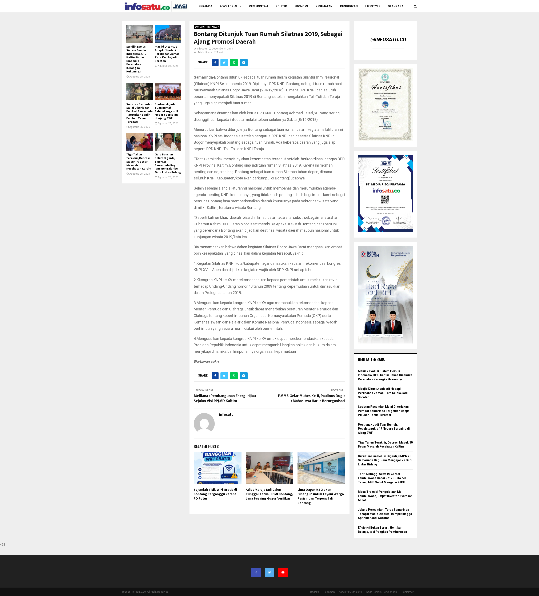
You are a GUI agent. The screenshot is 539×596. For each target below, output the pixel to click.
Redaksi (315, 592)
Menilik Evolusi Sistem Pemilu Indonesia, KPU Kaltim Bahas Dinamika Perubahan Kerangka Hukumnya (136, 59)
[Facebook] (256, 572)
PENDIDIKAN (349, 6)
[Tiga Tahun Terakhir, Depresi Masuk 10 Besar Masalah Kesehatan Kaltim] (139, 142)
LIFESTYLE (372, 6)
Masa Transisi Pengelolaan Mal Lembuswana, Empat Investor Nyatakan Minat (385, 496)
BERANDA (205, 6)
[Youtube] (283, 572)
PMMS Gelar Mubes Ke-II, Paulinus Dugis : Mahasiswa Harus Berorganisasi (311, 398)
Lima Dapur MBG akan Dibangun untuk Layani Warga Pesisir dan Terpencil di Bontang (321, 496)
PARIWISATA (213, 27)
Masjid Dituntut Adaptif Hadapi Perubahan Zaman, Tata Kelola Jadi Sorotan (167, 53)
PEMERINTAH (258, 6)
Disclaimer (407, 592)
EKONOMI (301, 6)
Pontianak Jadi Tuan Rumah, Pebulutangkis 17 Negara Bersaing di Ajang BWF (166, 111)
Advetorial (229, 6)
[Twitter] (269, 572)
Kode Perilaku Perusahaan (381, 592)
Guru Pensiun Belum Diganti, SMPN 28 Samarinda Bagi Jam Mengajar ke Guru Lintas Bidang (168, 163)
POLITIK (281, 6)
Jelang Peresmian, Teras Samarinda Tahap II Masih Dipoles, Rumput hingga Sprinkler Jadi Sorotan (385, 514)
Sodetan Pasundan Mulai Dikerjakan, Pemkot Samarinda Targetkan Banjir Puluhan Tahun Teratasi (139, 113)
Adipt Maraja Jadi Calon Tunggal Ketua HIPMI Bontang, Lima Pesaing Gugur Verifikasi (269, 494)
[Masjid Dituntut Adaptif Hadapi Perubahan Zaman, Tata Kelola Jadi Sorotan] (168, 34)
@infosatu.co (388, 40)
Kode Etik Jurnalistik (350, 592)
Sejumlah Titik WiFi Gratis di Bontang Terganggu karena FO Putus (215, 494)
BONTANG (200, 27)
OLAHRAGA (395, 6)
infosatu (202, 48)
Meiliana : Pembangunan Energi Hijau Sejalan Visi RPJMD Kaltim (225, 398)
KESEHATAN (324, 6)
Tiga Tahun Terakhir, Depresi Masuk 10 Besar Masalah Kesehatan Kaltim (138, 161)
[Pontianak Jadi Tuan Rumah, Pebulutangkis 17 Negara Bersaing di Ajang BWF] (168, 91)
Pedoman (329, 592)
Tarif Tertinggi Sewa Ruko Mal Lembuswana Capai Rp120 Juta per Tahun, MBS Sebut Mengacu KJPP (382, 478)
